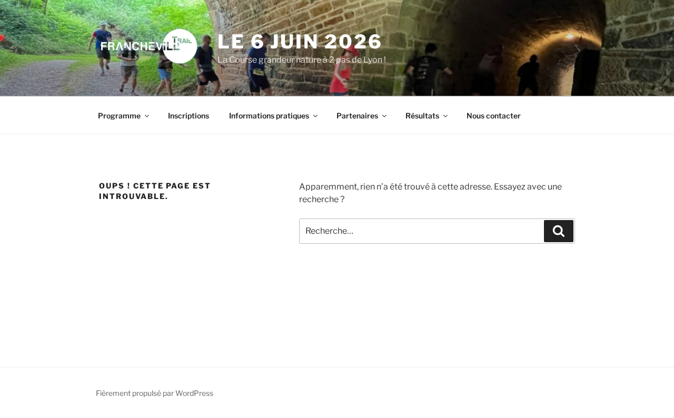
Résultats (422, 115)
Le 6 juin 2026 (299, 41)
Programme (119, 115)
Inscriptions (188, 115)
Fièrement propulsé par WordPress (154, 393)
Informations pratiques (269, 115)
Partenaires (357, 115)
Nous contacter (494, 115)
